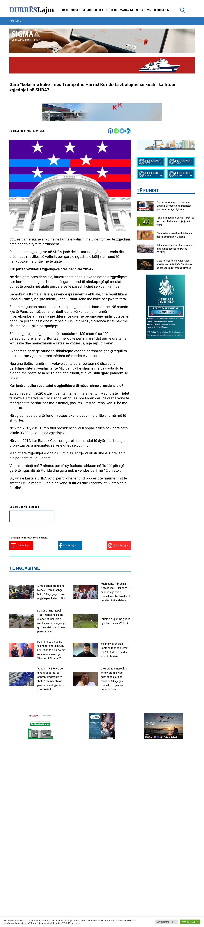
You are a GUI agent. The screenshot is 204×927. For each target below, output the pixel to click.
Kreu (65, 10)
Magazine (127, 10)
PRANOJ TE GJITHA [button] (190, 922)
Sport (140, 10)
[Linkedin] (128, 131)
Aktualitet (95, 10)
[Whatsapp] (116, 131)
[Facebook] (110, 131)
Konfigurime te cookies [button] (167, 922)
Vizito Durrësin (158, 10)
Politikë (111, 10)
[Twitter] (122, 131)
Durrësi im (77, 10)
